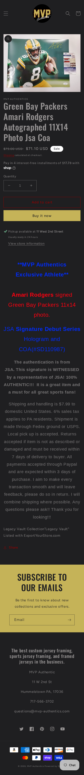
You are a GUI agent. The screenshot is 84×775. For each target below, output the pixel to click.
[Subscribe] (69, 619)
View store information (26, 244)
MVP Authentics (35, 766)
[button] (6, 13)
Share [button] (13, 547)
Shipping (9, 155)
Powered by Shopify (55, 766)
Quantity (10, 176)
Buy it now (42, 216)
